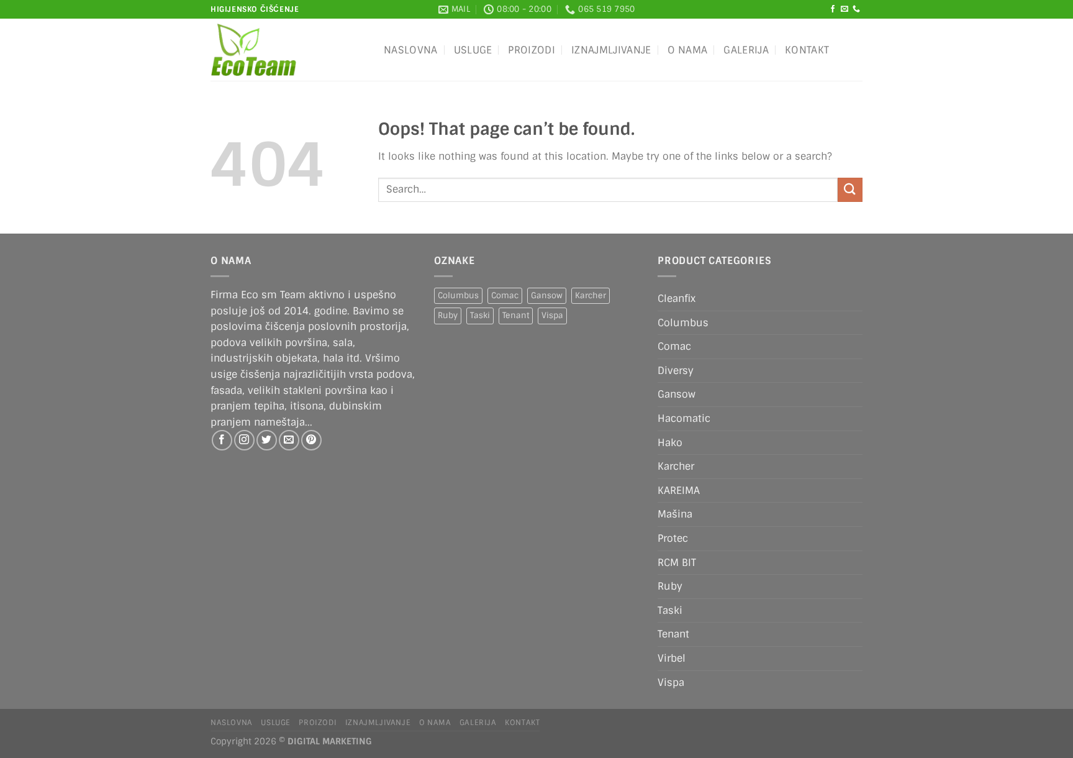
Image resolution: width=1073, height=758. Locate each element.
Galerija (746, 50)
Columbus (458, 295)
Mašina (675, 514)
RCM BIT (677, 562)
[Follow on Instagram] (244, 440)
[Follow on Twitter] (266, 440)
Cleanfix (676, 298)
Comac (504, 295)
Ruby (448, 315)
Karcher (590, 295)
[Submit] (850, 190)
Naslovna (411, 50)
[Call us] (856, 9)
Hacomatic (684, 418)
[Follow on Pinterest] (311, 440)
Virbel (672, 658)
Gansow (547, 295)
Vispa (552, 315)
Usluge (473, 50)
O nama (688, 50)
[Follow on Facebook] (832, 9)
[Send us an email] (844, 9)
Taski (480, 315)
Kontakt (807, 50)
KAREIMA (679, 490)
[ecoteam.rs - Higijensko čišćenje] (288, 50)
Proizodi (531, 50)
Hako (670, 442)
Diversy (676, 370)
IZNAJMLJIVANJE (611, 50)
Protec (673, 538)
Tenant (515, 315)
